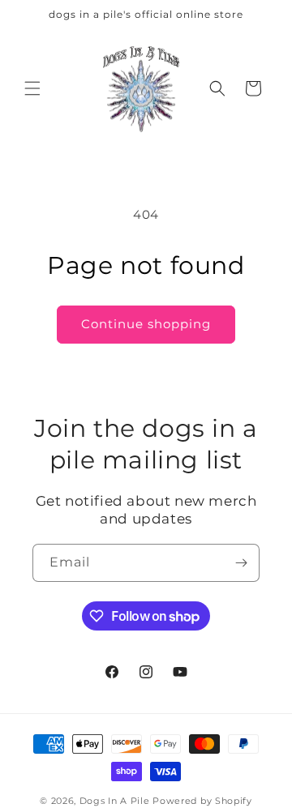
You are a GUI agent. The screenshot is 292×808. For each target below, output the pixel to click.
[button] (32, 88)
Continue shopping (146, 323)
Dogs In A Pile (114, 800)
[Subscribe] (241, 563)
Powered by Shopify (202, 800)
